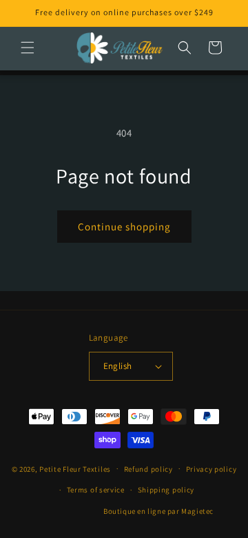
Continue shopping (124, 226)
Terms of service (96, 490)
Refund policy (148, 469)
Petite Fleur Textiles (75, 468)
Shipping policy (166, 490)
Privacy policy (211, 469)
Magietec (197, 511)
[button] (27, 47)
